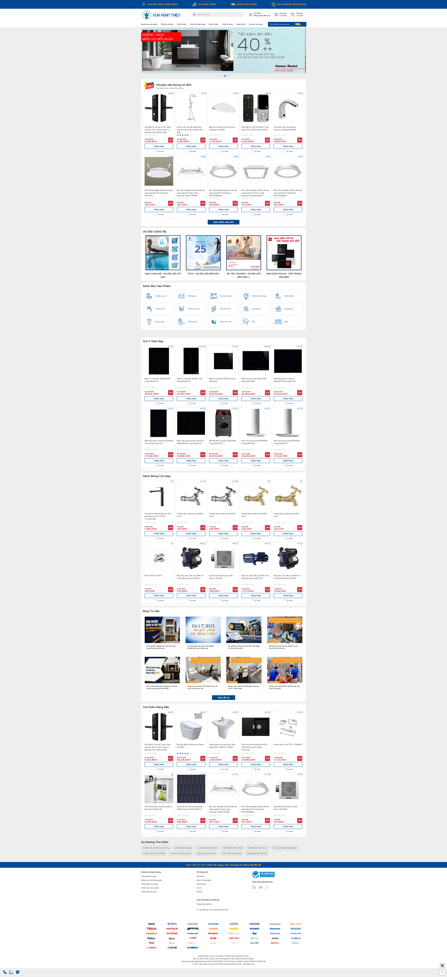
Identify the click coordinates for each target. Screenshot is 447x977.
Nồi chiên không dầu (232, 853)
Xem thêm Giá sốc (223, 222)
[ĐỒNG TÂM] (213, 933)
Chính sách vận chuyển (150, 888)
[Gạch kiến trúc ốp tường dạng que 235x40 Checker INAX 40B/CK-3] (191, 789)
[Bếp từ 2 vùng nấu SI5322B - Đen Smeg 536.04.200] (191, 361)
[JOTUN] (172, 947)
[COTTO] (234, 924)
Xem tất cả (223, 697)
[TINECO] (295, 938)
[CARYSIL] (192, 943)
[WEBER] (275, 938)
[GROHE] (254, 924)
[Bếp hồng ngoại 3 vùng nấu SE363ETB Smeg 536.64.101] (288, 361)
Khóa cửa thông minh (181, 853)
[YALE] (254, 933)
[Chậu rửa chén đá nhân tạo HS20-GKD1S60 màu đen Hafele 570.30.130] (255, 727)
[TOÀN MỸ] (192, 933)
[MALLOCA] (295, 924)
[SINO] (213, 938)
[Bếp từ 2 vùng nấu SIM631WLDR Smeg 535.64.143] (159, 361)
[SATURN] (275, 933)
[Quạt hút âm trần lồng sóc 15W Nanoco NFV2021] (223, 558)
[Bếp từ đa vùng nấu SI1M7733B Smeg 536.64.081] (255, 361)
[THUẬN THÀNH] (234, 938)
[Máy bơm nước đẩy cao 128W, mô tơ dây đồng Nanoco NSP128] (191, 558)
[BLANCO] (254, 928)
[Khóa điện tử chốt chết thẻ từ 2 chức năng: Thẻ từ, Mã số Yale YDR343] (255, 108)
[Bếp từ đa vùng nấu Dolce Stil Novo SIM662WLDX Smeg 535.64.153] (191, 423)
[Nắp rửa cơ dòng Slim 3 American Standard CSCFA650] (223, 108)
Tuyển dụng (201, 884)
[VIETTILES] (213, 943)
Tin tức (199, 888)
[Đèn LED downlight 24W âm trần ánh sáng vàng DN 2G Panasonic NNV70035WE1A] (223, 171)
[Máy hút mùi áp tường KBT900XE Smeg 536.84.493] (288, 423)
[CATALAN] (172, 943)
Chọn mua (159, 146)
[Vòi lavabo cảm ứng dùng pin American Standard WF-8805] (288, 108)
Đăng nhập (258, 15)
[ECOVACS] (254, 938)
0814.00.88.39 (299, 4)
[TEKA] (151, 928)
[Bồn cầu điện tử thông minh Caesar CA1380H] (191, 727)
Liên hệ (199, 892)
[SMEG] (192, 928)
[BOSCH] (151, 947)
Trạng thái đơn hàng (148, 876)
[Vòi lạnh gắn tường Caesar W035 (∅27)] (255, 496)
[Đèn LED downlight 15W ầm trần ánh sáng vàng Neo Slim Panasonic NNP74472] (159, 171)
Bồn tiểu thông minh (233, 848)
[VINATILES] (295, 943)
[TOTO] (172, 924)
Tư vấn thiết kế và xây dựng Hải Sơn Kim (212, 910)
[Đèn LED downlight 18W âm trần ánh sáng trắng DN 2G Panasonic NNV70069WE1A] (255, 789)
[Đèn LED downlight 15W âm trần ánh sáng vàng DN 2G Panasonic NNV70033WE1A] (288, 171)
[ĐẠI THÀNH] (172, 933)
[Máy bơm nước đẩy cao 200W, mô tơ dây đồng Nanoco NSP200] (288, 558)
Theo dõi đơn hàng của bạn (279, 24)
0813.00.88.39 (284, 4)
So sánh (161, 151)
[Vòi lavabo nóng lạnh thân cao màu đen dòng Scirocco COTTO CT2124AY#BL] (159, 496)
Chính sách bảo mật (148, 892)
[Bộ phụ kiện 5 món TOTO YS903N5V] (288, 727)
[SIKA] (234, 943)
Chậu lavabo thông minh (286, 848)
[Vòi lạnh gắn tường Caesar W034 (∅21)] (288, 496)
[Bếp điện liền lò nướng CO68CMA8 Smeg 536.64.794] (223, 423)
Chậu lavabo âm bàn (208, 848)
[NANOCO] (151, 933)
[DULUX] (151, 938)
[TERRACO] (192, 947)
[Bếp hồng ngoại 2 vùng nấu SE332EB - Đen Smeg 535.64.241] (159, 423)
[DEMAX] (172, 938)
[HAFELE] (172, 928)
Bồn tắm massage (184, 848)
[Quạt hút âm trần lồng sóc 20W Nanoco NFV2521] (288, 789)
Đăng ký (267, 15)
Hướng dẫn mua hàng (149, 884)
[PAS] (151, 943)
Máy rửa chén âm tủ (207, 853)
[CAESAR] (192, 924)
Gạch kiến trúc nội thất (154, 853)
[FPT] (234, 933)
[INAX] (151, 924)
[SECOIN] (254, 943)
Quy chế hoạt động (204, 880)
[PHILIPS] (295, 928)
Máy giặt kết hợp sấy (257, 853)
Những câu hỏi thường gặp (151, 880)
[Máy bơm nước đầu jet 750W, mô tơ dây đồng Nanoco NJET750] (255, 558)
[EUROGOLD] (234, 928)
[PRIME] (192, 938)
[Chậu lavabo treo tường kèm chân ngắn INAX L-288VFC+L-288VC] (223, 727)
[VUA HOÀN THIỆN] (295, 933)
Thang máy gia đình (204, 904)
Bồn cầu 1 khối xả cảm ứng (156, 848)
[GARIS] (213, 928)
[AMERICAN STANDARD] (275, 924)
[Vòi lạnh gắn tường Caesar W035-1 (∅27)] (191, 496)
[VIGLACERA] (213, 924)
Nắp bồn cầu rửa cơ (259, 848)
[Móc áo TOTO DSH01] (159, 558)
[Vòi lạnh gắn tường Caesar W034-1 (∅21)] (223, 496)
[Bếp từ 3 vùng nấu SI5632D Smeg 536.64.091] (223, 361)
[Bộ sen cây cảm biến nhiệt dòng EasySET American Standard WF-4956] (191, 108)
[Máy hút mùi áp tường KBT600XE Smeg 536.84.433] (255, 423)
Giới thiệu (200, 876)
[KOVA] (275, 943)
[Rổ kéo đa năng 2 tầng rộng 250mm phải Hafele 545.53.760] (159, 789)
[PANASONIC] (275, 928)
